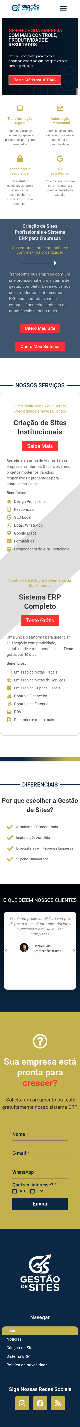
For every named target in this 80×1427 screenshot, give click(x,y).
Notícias (14, 1339)
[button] (63, 8)
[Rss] (58, 1403)
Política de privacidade (27, 1364)
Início (11, 1330)
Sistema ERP (18, 1356)
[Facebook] (40, 1403)
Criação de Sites (21, 1347)
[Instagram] (22, 1403)
